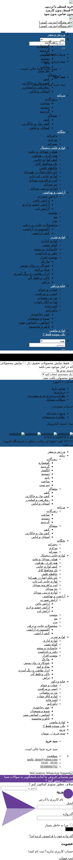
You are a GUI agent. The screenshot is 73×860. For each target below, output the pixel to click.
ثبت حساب (66, 858)
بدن (54, 221)
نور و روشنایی (47, 298)
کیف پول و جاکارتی (36, 83)
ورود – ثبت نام (56, 413)
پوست (52, 213)
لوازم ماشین (57, 330)
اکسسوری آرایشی (36, 229)
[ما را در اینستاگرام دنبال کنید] (65, 434)
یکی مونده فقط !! (54, 334)
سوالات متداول (55, 399)
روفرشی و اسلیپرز (36, 87)
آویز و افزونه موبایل (42, 180)
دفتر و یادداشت (46, 253)
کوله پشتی (49, 245)
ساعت (45, 67)
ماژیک (45, 261)
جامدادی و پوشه (45, 249)
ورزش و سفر (56, 34)
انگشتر (45, 54)
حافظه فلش (48, 168)
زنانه (62, 38)
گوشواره (43, 46)
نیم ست (44, 71)
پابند (47, 63)
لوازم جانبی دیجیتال (52, 147)
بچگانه (61, 131)
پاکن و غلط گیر (39, 278)
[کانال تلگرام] (49, 434)
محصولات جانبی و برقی (40, 225)
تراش (45, 282)
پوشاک (52, 75)
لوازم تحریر (58, 237)
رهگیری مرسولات (53, 417)
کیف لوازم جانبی (45, 160)
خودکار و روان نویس (35, 265)
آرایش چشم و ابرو (36, 204)
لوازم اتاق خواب (45, 302)
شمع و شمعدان (38, 318)
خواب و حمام (47, 290)
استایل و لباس (39, 91)
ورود (69, 829)
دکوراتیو (51, 310)
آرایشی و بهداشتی (53, 192)
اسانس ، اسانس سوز (34, 322)
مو (55, 217)
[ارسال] (63, 48)
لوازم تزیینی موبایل (43, 188)
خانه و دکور (58, 286)
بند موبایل (50, 184)
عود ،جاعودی (40, 314)
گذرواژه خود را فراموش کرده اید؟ (51, 836)
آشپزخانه (51, 306)
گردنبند (45, 50)
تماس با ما (58, 388)
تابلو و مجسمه (39, 326)
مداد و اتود (42, 270)
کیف (46, 79)
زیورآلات (51, 42)
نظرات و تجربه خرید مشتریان (46, 396)
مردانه (61, 95)
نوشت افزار (48, 257)
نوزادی (52, 140)
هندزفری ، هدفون (44, 156)
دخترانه (52, 136)
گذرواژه (67, 814)
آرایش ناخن (41, 200)
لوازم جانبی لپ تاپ (43, 176)
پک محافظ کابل (46, 164)
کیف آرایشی (41, 233)
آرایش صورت (47, 196)
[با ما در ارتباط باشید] (17, 434)
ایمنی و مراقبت (46, 294)
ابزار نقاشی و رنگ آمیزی (31, 274)
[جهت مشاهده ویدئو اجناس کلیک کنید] (33, 434)
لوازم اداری (49, 241)
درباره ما (59, 392)
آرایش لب (42, 208)
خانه (70, 355)
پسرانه (52, 144)
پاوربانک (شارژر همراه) (40, 172)
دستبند (45, 58)
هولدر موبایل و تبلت (43, 152)
